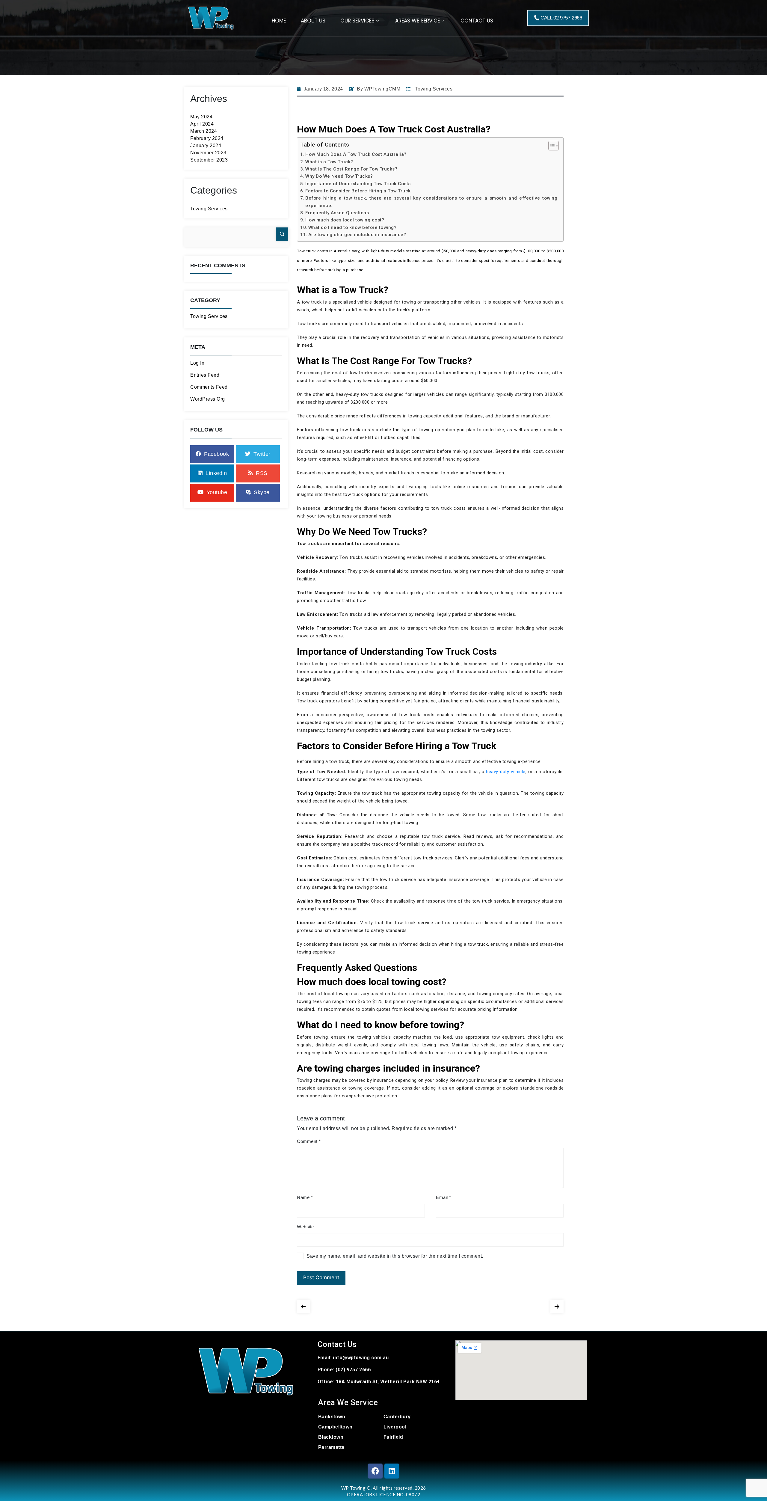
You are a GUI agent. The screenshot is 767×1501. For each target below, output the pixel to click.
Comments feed (209, 387)
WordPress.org (207, 399)
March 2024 (203, 131)
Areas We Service (417, 20)
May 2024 (201, 116)
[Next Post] (557, 1305)
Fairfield (393, 1437)
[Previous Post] (303, 1305)
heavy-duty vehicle (505, 771)
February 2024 (207, 138)
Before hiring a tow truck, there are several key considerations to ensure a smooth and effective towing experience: (431, 201)
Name (305, 1197)
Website (305, 1226)
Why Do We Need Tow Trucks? (339, 176)
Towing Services (209, 208)
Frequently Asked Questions (337, 212)
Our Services (357, 20)
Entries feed (204, 375)
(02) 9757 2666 (353, 1369)
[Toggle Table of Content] (550, 146)
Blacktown (331, 1437)
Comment (309, 1141)
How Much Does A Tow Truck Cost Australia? (356, 154)
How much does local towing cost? (344, 220)
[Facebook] (375, 1471)
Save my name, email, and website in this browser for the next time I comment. (395, 1256)
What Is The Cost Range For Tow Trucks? (351, 169)
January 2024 (205, 145)
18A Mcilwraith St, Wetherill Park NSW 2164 (388, 1381)
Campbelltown (335, 1426)
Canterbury (397, 1416)
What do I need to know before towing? (352, 227)
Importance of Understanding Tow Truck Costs (358, 183)
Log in (197, 363)
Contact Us (476, 20)
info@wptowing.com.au (361, 1357)
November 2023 (208, 152)
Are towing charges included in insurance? (357, 234)
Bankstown (331, 1416)
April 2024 (202, 123)
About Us (313, 20)
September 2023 (209, 159)
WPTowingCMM (382, 88)
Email (443, 1197)
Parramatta (331, 1447)
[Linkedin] (391, 1471)
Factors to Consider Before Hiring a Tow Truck (358, 191)
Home (279, 20)
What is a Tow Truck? (329, 162)
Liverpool (395, 1426)
